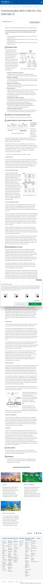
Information (16, 544)
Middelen (9, 6)
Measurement (16, 547)
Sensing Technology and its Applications (27, 565)
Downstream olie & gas (4, 543)
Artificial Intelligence (27, 558)
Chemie (3, 547)
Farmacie (3, 568)
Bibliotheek (22, 538)
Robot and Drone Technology (27, 561)
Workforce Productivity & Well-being (10, 541)
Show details (37, 300)
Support (33, 538)
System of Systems (27, 551)
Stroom (4, 484)
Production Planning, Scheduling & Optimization (10, 564)
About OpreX (27, 549)
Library (5, 6)
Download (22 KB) (35, 22)
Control (15, 545)
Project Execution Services (15, 551)
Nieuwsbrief (33, 555)
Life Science (16, 556)
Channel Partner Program (32, 559)
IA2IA (26, 553)
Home (2, 6)
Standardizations (28, 569)
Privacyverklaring (11, 581)
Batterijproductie (5, 564)
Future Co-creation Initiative (27, 571)
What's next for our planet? (27, 543)
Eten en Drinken (3, 557)
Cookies (16, 581)
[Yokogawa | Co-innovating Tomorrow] (5, 2)
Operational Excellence (10, 552)
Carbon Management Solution (10, 567)
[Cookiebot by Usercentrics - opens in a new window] (37, 280)
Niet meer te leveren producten (16, 561)
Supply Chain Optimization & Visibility (10, 559)
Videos (20, 545)
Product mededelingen (16, 558)
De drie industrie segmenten (27, 546)
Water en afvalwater (29, 484)
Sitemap (20, 581)
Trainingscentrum (34, 546)
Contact (38, 538)
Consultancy (16, 548)
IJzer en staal (4, 560)
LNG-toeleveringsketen (5, 545)
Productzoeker (33, 548)
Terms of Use (4, 581)
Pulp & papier (4, 559)
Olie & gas (4, 540)
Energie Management (10, 571)
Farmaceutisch (4, 555)
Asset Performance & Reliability (10, 548)
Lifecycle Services (15, 554)
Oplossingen (10, 538)
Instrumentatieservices (35, 561)
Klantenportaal (33, 550)
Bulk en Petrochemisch (9, 513)
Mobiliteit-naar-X (4, 567)
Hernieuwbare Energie (4, 551)
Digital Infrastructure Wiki (27, 575)
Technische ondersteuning (33, 541)
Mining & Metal (3, 553)
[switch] (16, 296)
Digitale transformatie (27, 555)
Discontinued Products (33, 554)
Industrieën (5, 538)
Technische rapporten (16, 6)
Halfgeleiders (4, 570)
